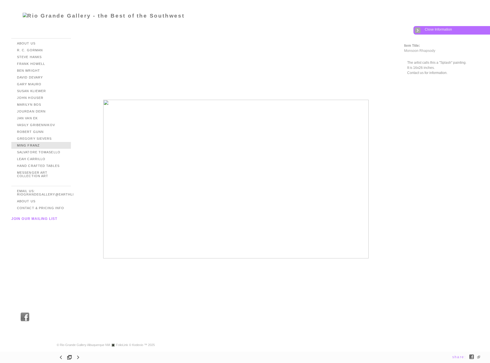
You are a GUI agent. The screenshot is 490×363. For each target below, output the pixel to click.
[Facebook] (25, 320)
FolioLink (122, 345)
